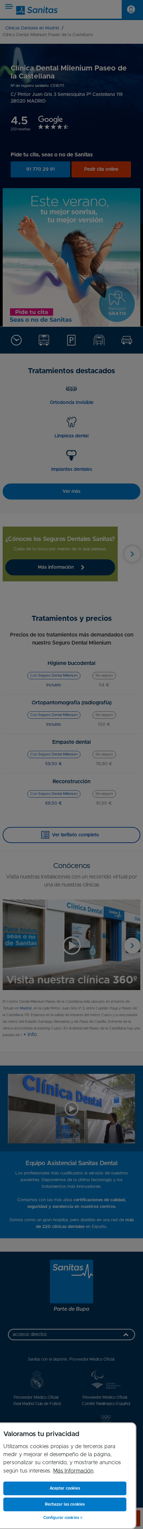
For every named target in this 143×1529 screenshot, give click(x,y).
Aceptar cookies (65, 1488)
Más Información (73, 1471)
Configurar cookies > (62, 1518)
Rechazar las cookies (65, 1504)
